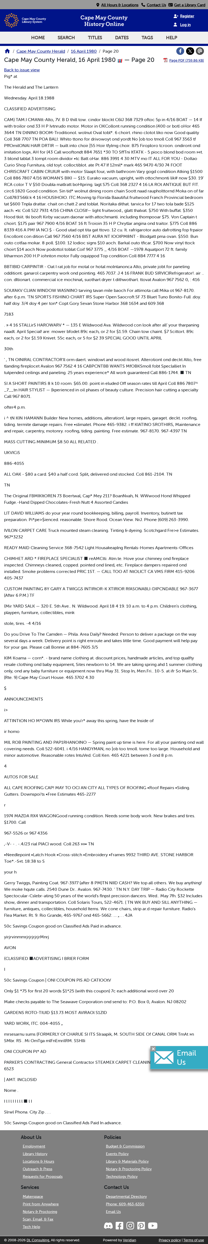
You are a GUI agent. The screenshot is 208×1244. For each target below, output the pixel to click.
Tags (147, 38)
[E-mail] (200, 51)
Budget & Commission (125, 1146)
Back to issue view (22, 69)
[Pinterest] (140, 1225)
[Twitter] (190, 51)
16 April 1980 (84, 51)
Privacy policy (170, 1240)
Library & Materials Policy (127, 1161)
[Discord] (109, 1225)
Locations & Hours (38, 1161)
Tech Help (31, 1226)
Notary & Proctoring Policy (129, 1168)
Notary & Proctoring (40, 1211)
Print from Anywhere (41, 1204)
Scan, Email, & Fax (38, 1219)
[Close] (153, 1048)
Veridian (129, 1240)
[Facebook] (180, 51)
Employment (34, 1146)
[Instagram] (130, 1225)
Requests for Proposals (43, 1176)
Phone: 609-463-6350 (125, 1204)
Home (38, 38)
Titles (95, 38)
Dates (122, 38)
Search (66, 38)
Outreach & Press (37, 1168)
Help (171, 38)
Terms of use (193, 1240)
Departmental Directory (126, 1196)
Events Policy (117, 1153)
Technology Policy (122, 1176)
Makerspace (33, 1196)
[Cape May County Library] (7, 52)
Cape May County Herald (41, 51)
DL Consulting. (38, 1240)
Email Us (113, 1211)
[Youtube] (152, 1225)
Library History (35, 1153)
